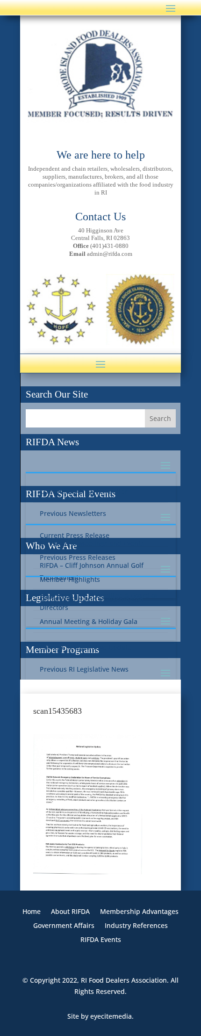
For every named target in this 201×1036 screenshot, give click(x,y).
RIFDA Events (100, 940)
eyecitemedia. (112, 1016)
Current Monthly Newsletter (84, 491)
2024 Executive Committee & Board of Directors (99, 601)
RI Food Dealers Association (124, 980)
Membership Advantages (139, 912)
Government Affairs (63, 926)
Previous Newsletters (73, 513)
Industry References (136, 926)
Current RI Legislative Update (85, 647)
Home (31, 912)
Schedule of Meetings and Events (92, 543)
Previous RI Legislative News (84, 669)
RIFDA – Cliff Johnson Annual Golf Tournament (92, 571)
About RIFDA (70, 912)
